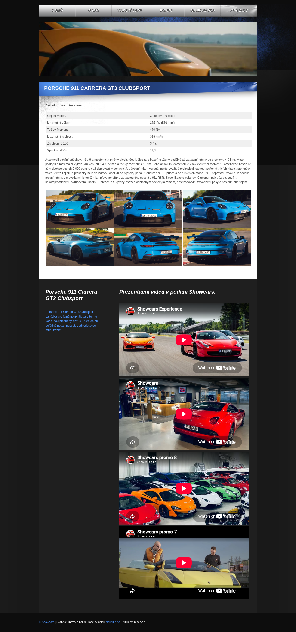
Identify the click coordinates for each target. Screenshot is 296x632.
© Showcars (46, 622)
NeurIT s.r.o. (113, 622)
